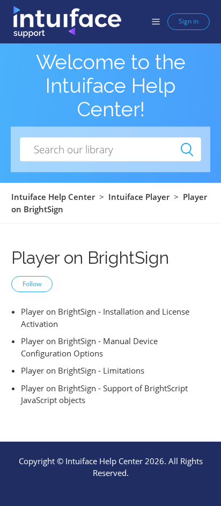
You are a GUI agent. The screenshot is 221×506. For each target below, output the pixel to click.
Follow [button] (32, 283)
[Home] (66, 21)
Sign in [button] (188, 21)
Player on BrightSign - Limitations (82, 370)
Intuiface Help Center (53, 196)
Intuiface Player (139, 196)
